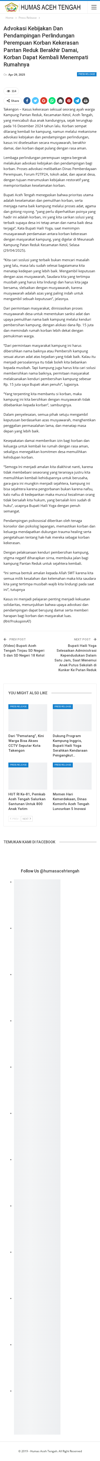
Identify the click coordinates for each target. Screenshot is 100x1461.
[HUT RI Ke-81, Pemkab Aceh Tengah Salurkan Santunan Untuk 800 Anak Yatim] (27, 776)
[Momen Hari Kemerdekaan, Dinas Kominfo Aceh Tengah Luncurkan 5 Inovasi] (72, 776)
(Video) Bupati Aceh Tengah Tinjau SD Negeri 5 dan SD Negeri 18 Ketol (23, 651)
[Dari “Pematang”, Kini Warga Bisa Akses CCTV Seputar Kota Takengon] (27, 717)
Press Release (86, 74)
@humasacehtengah (59, 871)
